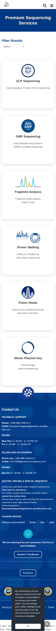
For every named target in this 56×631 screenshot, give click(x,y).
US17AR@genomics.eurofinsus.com (28, 461)
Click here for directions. (14, 490)
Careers (28, 573)
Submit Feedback (28, 554)
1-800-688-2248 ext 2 (24, 458)
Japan (51, 522)
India (42, 522)
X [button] (28, 626)
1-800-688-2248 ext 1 (20, 423)
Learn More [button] (21, 619)
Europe (32, 522)
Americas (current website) (13, 522)
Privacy (51, 607)
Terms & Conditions (10, 607)
